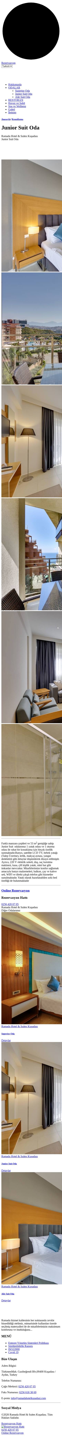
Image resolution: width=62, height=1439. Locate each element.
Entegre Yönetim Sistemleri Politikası (28, 1342)
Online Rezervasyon (15, 890)
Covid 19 (13, 1352)
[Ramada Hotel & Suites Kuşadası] (18, 78)
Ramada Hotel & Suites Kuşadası (19, 1026)
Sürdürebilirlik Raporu (20, 1346)
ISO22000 (14, 1349)
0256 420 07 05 (10, 904)
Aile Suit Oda (22, 96)
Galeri (11, 109)
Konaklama (17, 119)
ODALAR (14, 87)
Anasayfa (6, 119)
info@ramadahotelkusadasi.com (28, 1398)
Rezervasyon (8, 62)
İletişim (12, 112)
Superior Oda (22, 90)
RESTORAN (15, 100)
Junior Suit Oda (23, 93)
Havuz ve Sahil (16, 103)
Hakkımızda (15, 84)
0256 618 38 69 (27, 1392)
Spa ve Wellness (17, 106)
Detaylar (6, 1040)
